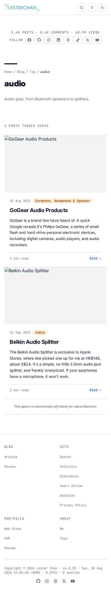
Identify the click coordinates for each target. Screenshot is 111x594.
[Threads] (68, 40)
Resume (10, 548)
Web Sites (12, 529)
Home (8, 72)
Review (10, 466)
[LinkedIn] (58, 40)
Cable (40, 332)
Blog (21, 72)
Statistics (69, 476)
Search (65, 457)
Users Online (71, 486)
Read (95, 258)
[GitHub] (39, 40)
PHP (7, 538)
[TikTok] (78, 40)
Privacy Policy (73, 505)
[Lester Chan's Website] (21, 7)
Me (62, 529)
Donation (67, 495)
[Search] (81, 7)
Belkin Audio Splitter (34, 342)
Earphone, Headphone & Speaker (62, 201)
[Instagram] (48, 40)
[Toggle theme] (102, 7)
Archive (11, 457)
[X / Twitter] (87, 40)
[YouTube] (97, 40)
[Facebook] (29, 40)
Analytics (68, 466)
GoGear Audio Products (39, 210)
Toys (63, 538)
